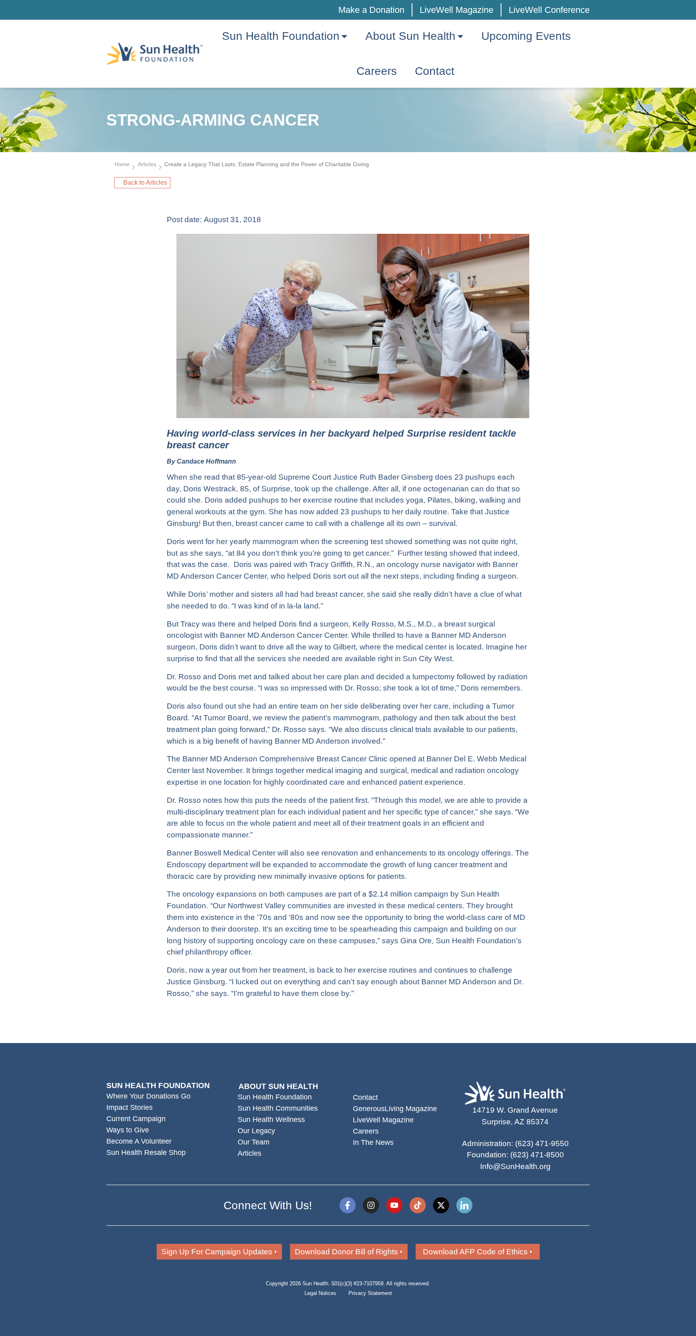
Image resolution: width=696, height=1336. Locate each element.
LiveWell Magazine (456, 10)
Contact (365, 1097)
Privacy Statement (370, 1293)
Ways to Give (127, 1130)
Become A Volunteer (139, 1141)
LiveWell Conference (549, 10)
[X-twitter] (441, 1205)
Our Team (253, 1142)
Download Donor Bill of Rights (346, 1251)
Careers (366, 1131)
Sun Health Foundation (275, 1097)
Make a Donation (371, 10)
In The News (373, 1142)
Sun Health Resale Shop (146, 1152)
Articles (147, 164)
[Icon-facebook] (348, 1205)
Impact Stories (129, 1107)
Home (122, 164)
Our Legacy (256, 1131)
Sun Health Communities (278, 1108)
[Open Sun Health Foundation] (344, 36)
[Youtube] (394, 1205)
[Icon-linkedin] (464, 1205)
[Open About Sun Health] (460, 36)
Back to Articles (145, 182)
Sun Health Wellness (271, 1119)
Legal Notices (320, 1293)
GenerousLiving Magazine (395, 1109)
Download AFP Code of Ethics (475, 1251)
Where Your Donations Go (148, 1096)
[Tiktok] (418, 1205)
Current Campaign (136, 1119)
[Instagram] (371, 1205)
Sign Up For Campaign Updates (217, 1251)
